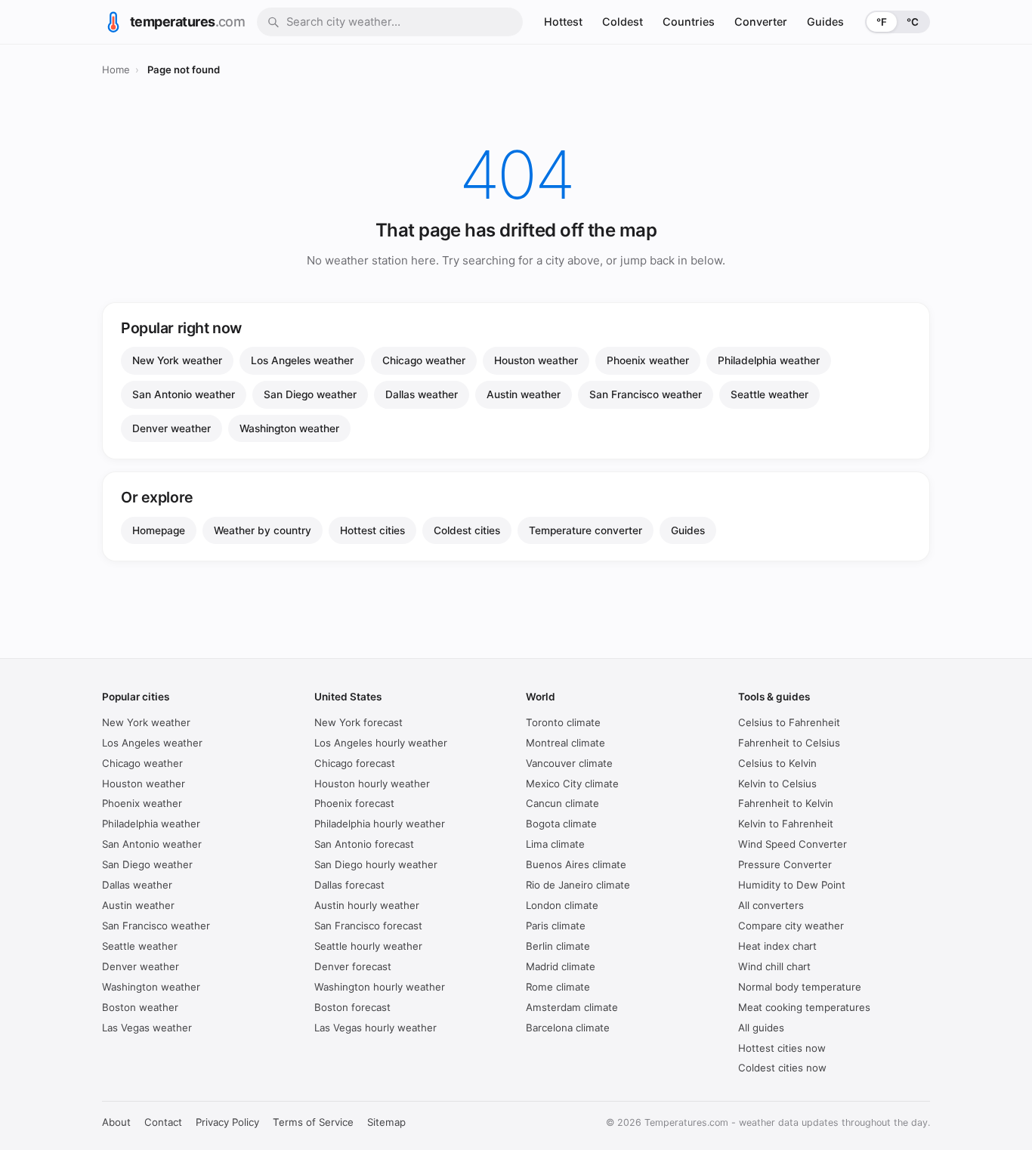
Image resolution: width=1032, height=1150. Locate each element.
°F (881, 22)
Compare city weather (791, 926)
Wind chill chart (774, 966)
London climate (562, 905)
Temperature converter (585, 530)
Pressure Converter (785, 864)
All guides (761, 1028)
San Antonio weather (183, 394)
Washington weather (289, 428)
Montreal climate (565, 743)
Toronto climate (563, 722)
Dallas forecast (349, 885)
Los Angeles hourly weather (380, 743)
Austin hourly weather (366, 905)
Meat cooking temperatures (804, 1007)
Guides (825, 21)
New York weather (177, 360)
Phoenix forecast (354, 803)
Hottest (563, 21)
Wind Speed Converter (792, 844)
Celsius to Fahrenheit (789, 722)
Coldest (622, 21)
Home (116, 69)
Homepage (158, 530)
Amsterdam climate (572, 1007)
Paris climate (556, 926)
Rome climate (558, 987)
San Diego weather (310, 394)
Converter (760, 21)
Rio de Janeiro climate (578, 885)
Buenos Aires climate (576, 864)
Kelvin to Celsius (777, 783)
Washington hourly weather (379, 987)
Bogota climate (561, 824)
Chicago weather (423, 360)
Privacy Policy (227, 1122)
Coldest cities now (782, 1068)
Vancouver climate (569, 763)
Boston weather (140, 1007)
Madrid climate (560, 966)
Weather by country (262, 530)
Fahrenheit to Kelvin (785, 803)
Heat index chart (777, 946)
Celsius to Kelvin (777, 763)
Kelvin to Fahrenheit (785, 824)
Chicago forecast (354, 763)
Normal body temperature (799, 987)
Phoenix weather (648, 360)
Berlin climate (558, 946)
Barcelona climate (568, 1028)
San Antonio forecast (364, 844)
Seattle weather (769, 394)
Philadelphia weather (769, 360)
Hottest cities (372, 530)
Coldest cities (467, 530)
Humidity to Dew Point (791, 885)
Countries (689, 21)
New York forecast (358, 722)
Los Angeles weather (302, 360)
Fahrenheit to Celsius (789, 743)
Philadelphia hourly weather (379, 824)
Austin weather (524, 394)
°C (913, 22)
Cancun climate (562, 803)
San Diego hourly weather (375, 864)
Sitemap (386, 1122)
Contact (163, 1122)
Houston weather (536, 360)
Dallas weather (421, 394)
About (116, 1122)
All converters (771, 905)
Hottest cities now (782, 1048)
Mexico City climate (572, 783)
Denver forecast (352, 966)
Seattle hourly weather (368, 946)
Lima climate (555, 844)
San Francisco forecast (368, 926)
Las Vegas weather (147, 1028)
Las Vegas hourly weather (375, 1028)
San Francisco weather (645, 394)
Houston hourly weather (372, 783)
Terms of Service (313, 1122)
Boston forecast (352, 1007)
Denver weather (171, 428)
